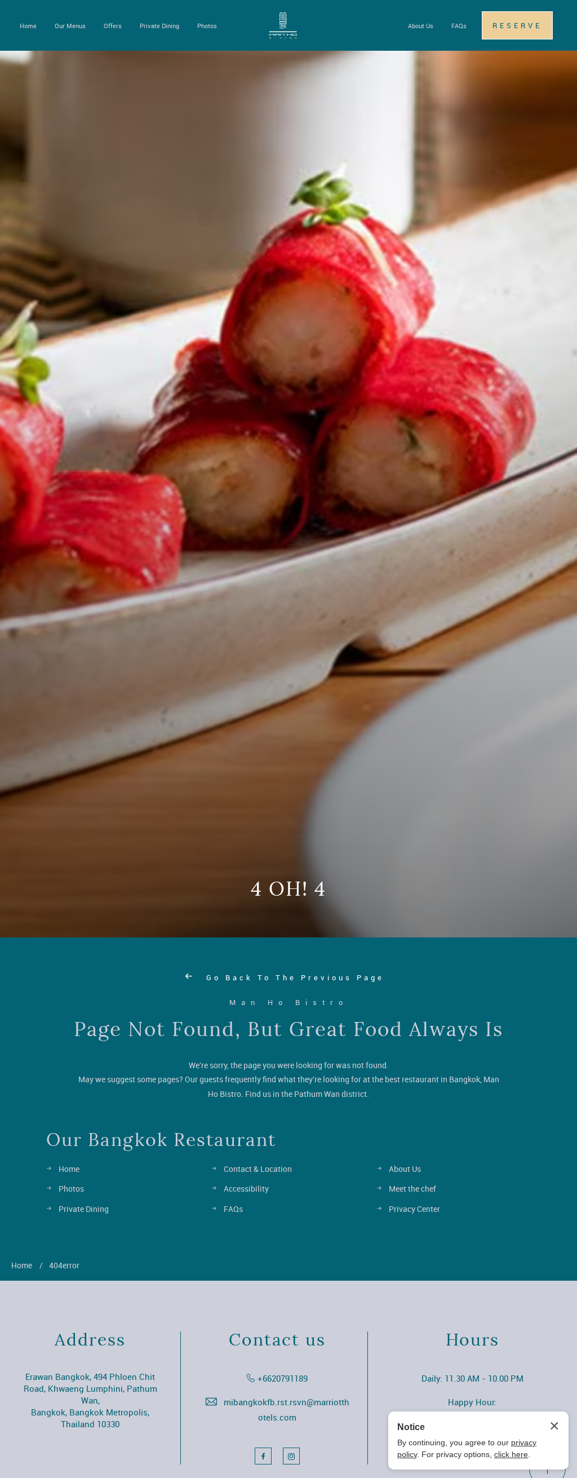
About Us (420, 25)
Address (90, 1339)
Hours (472, 1339)
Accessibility (246, 1188)
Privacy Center (414, 1208)
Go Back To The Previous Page (293, 977)
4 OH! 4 (288, 889)
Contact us (277, 1339)
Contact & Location (258, 1168)
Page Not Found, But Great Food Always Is (288, 1029)
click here (511, 1454)
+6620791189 (283, 1378)
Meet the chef (412, 1188)
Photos (207, 25)
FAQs (459, 25)
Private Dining (159, 25)
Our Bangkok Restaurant (161, 1139)
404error (64, 1265)
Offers (113, 25)
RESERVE (517, 25)
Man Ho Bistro (288, 1002)
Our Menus (70, 25)
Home (28, 25)
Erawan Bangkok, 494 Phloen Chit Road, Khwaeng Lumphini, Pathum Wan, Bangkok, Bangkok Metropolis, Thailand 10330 (90, 1400)
